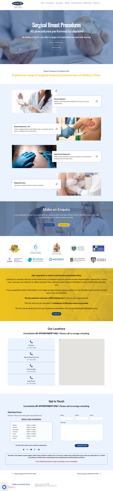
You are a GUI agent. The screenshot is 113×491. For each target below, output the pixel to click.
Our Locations (50, 3)
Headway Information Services (50, 485)
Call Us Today (56, 47)
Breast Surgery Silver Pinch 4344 (25, 473)
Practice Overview (76, 3)
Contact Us (96, 3)
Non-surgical (59, 3)
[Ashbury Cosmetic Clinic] (17, 4)
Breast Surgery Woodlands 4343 (87, 473)
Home (42, 3)
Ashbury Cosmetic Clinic (41, 484)
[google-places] (34, 449)
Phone (77, 415)
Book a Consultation (56, 42)
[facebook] (27, 449)
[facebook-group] (38, 449)
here (99, 455)
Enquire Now (82, 445)
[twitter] (23, 449)
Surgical (67, 3)
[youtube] (31, 449)
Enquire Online (64, 225)
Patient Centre (87, 3)
